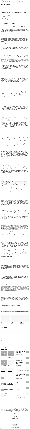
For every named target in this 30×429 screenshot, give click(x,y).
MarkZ (1, 322)
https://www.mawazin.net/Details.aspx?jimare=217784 (8, 302)
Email (2, 343)
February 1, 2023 (3, 323)
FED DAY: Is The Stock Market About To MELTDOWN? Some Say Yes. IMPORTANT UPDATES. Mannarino (9, 384)
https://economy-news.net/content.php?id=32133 (15, 61)
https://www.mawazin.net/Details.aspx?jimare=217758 (8, 23)
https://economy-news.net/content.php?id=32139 (8, 43)
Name (2, 340)
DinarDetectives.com (15, 418)
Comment (2, 330)
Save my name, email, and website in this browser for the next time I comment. (12, 347)
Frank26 (12, 322)
